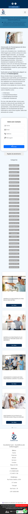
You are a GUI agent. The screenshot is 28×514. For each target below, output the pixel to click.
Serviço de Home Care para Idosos (14, 257)
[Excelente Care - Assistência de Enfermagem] (3, 12)
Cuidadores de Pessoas (14, 199)
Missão (14, 457)
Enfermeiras (14, 233)
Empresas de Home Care (14, 223)
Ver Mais (13, 305)
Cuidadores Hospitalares (14, 206)
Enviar (15, 147)
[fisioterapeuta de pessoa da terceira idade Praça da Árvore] (14, 401)
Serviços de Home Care (14, 263)
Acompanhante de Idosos (14, 172)
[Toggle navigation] (25, 12)
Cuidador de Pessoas (14, 192)
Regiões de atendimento (14, 154)
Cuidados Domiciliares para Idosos (14, 209)
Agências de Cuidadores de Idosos (14, 175)
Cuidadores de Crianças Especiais (14, 196)
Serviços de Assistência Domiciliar (14, 260)
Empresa (14, 455)
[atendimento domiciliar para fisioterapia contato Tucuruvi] (14, 362)
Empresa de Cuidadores (14, 219)
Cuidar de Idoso (14, 216)
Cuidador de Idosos (14, 189)
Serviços (14, 460)
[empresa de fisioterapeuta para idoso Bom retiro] (14, 284)
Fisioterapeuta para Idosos (14, 243)
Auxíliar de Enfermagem (14, 186)
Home (14, 453)
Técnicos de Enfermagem (14, 267)
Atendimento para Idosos (14, 179)
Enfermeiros (14, 236)
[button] (12, 427)
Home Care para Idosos (14, 250)
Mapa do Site (14, 465)
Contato (14, 462)
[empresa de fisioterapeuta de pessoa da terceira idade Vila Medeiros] (14, 322)
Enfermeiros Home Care (14, 240)
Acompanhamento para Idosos (14, 169)
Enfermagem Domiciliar (14, 226)
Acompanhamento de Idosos (14, 165)
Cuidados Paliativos (14, 213)
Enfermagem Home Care (14, 230)
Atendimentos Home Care (14, 182)
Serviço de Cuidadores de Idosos (14, 253)
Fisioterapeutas (14, 247)
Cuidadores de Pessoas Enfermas (14, 202)
